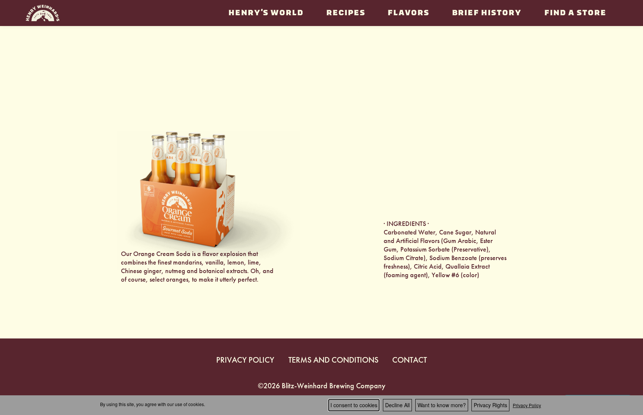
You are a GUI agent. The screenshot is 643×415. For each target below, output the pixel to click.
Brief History (486, 12)
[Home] (43, 13)
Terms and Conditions (333, 360)
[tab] (366, 89)
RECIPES (345, 12)
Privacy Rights (490, 405)
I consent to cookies (353, 405)
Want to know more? (442, 405)
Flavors (408, 12)
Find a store (575, 12)
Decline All (397, 405)
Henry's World (265, 12)
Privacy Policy (245, 360)
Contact (409, 360)
